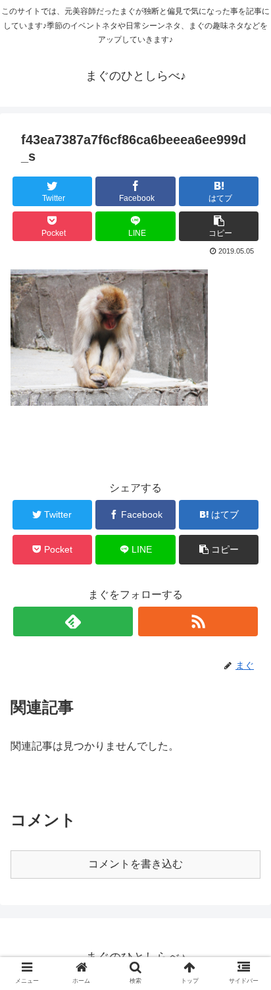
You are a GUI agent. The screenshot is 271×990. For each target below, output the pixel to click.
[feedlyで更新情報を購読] (73, 621)
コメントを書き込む (135, 863)
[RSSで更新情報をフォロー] (198, 621)
